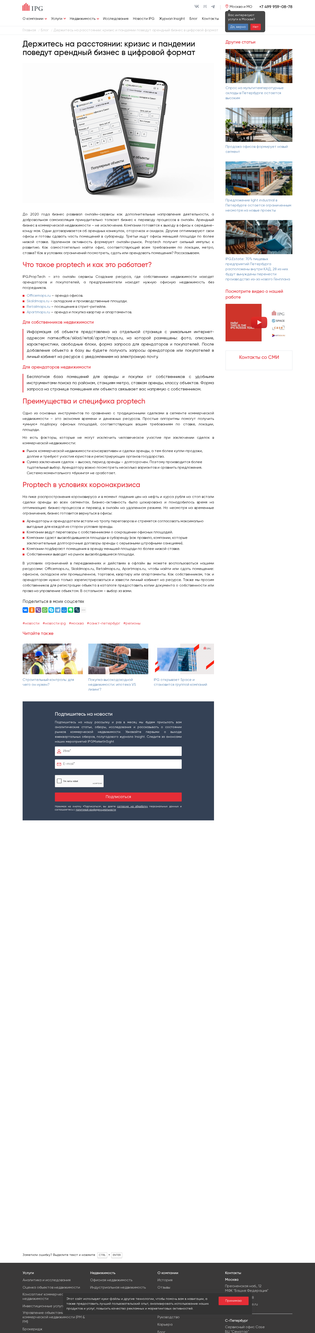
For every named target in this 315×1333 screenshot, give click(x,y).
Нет (256, 27)
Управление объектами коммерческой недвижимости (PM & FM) (54, 1317)
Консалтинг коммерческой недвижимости (46, 1297)
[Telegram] (57, 610)
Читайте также (38, 633)
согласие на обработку (132, 806)
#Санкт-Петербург (103, 623)
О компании (33, 19)
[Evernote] (70, 610)
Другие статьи (241, 42)
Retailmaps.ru (38, 307)
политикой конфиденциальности (96, 809)
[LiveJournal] (77, 610)
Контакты (210, 19)
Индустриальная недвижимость (118, 1287)
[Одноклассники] (32, 610)
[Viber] (38, 610)
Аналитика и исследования (47, 1280)
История (165, 1280)
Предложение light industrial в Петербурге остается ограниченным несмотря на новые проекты (258, 205)
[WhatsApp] (45, 610)
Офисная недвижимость (111, 1280)
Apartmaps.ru (38, 312)
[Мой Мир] (64, 610)
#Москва (76, 623)
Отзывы (164, 1287)
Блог (193, 19)
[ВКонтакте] (25, 610)
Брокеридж (32, 1329)
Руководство (169, 1317)
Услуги (56, 19)
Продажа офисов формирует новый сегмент (257, 149)
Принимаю (233, 1300)
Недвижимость (82, 19)
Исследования (115, 19)
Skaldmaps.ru (38, 301)
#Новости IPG (54, 623)
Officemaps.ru (39, 296)
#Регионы (131, 623)
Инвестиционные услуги (44, 1306)
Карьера (165, 1325)
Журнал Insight (172, 19)
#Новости (31, 623)
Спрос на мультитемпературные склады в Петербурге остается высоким (255, 93)
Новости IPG (144, 19)
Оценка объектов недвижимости (51, 1287)
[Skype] (51, 610)
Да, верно (238, 27)
